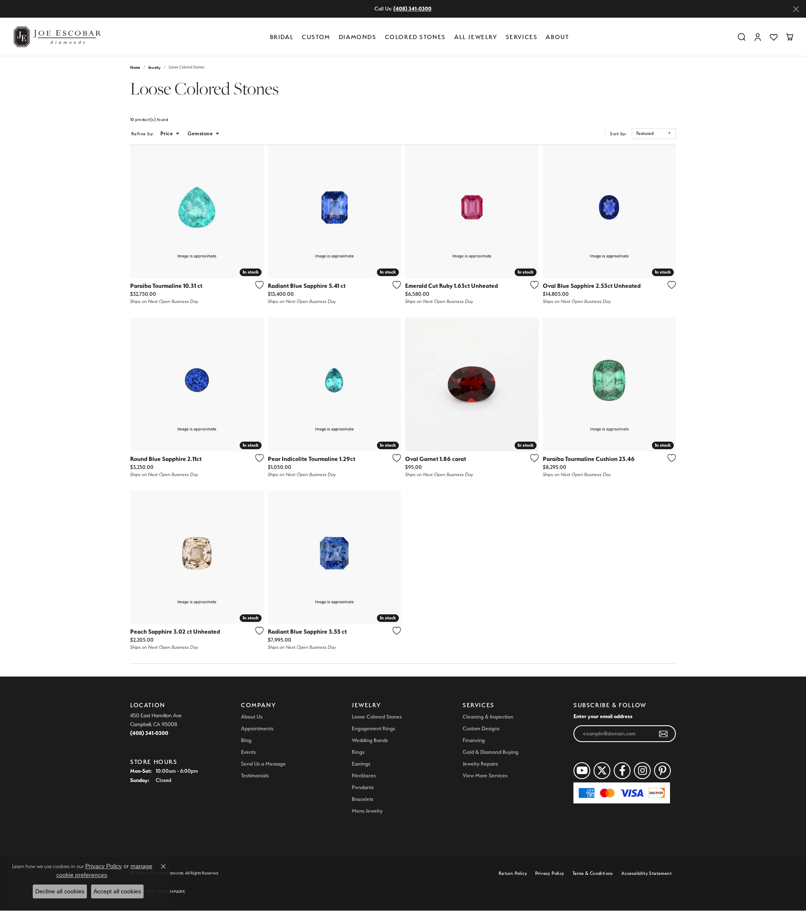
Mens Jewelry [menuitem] (367, 811)
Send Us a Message (263, 764)
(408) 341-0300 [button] (412, 8)
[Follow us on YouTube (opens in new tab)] (581, 770)
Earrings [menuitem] (361, 764)
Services (522, 36)
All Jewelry (475, 36)
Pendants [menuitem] (363, 787)
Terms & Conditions (593, 873)
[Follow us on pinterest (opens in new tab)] (662, 770)
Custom (316, 36)
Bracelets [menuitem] (362, 799)
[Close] (795, 9)
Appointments (257, 728)
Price (166, 133)
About (557, 36)
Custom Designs (481, 728)
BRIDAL (282, 36)
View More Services (485, 775)
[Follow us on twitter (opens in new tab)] (602, 770)
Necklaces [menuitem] (364, 775)
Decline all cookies (59, 891)
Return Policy (513, 873)
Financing (474, 740)
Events (248, 752)
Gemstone (200, 133)
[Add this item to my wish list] (257, 285)
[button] (742, 37)
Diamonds (358, 36)
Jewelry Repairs (480, 764)
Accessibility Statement (646, 873)
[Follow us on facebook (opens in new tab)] (622, 770)
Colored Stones (415, 36)
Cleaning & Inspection (488, 717)
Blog (246, 740)
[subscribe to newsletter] (663, 733)
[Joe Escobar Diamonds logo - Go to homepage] (56, 37)
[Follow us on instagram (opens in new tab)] (642, 770)
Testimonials (255, 775)
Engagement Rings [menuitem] (373, 728)
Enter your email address (603, 716)
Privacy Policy (549, 873)
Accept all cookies (117, 891)
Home (135, 67)
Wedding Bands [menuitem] (370, 740)
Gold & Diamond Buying (490, 752)
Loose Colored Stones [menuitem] (377, 717)
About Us (251, 717)
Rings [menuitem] (358, 752)
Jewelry (154, 67)
